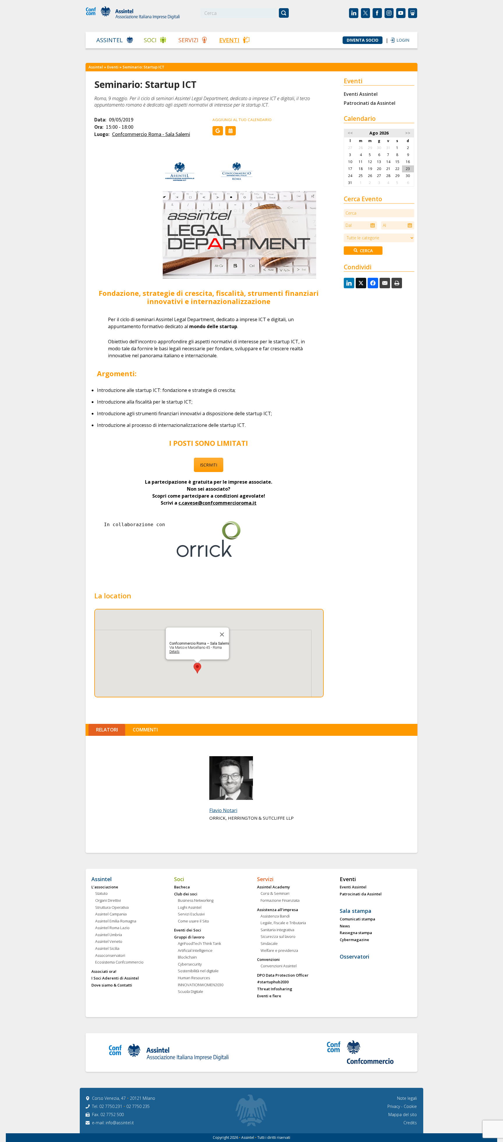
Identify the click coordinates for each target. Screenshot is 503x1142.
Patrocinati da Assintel (369, 103)
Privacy (394, 1106)
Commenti (145, 729)
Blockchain (187, 957)
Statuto (101, 893)
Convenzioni (268, 959)
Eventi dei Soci (187, 930)
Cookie (410, 1106)
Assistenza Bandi (275, 916)
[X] (361, 283)
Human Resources (194, 978)
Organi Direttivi (108, 900)
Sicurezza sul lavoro (278, 936)
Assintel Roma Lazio (112, 928)
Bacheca (182, 887)
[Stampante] (397, 283)
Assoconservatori (110, 955)
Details (174, 652)
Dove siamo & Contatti (111, 985)
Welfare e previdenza (279, 950)
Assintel (109, 40)
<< (350, 133)
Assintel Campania (111, 914)
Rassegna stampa (356, 933)
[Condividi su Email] (385, 283)
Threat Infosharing (274, 989)
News (345, 926)
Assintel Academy (273, 887)
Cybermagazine (354, 940)
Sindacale (269, 943)
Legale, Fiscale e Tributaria (283, 923)
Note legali (407, 1098)
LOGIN (399, 40)
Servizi (188, 40)
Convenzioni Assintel (279, 966)
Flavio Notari (223, 810)
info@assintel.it (120, 1122)
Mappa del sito (402, 1114)
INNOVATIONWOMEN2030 (200, 985)
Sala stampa (355, 911)
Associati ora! (103, 971)
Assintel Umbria (108, 935)
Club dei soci (185, 894)
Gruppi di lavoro (189, 937)
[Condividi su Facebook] (373, 283)
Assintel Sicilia (107, 948)
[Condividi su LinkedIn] (349, 283)
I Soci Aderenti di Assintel (115, 978)
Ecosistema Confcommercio (119, 962)
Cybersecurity (190, 964)
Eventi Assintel (361, 94)
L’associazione (104, 887)
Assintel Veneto (108, 941)
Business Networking (195, 900)
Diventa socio (362, 40)
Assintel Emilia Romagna (115, 921)
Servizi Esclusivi (191, 914)
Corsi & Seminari (275, 893)
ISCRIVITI (208, 465)
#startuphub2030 (272, 982)
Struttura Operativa (112, 907)
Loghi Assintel (189, 907)
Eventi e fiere (269, 996)
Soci (150, 40)
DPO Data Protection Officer (283, 975)
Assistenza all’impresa (277, 910)
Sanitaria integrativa (277, 930)
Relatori (107, 729)
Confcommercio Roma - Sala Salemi (151, 134)
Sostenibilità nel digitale (198, 971)
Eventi (229, 40)
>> (407, 133)
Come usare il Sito (193, 921)
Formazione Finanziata (280, 900)
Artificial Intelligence (195, 950)
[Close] (222, 634)
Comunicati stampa (357, 919)
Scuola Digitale (190, 991)
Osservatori (354, 957)
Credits (410, 1122)
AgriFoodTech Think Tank (199, 943)
